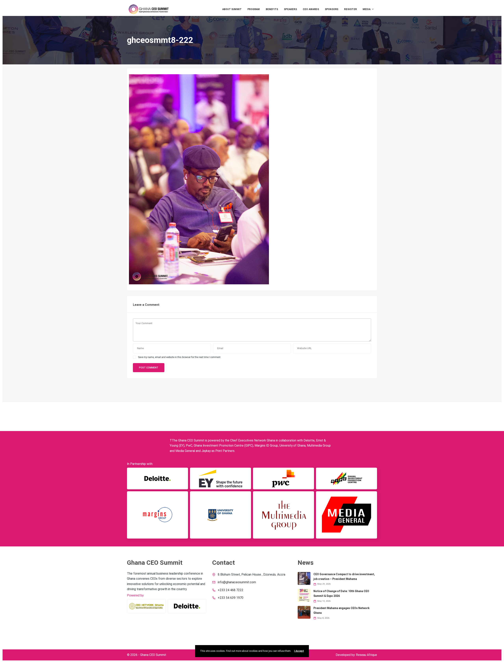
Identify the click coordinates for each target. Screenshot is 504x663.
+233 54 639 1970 (230, 598)
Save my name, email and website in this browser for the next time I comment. (179, 357)
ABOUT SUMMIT (232, 9)
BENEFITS (272, 9)
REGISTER (350, 9)
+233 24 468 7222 (230, 590)
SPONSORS (331, 9)
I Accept (299, 651)
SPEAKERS (290, 9)
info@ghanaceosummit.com (237, 582)
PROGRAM (253, 9)
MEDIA (367, 9)
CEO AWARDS (311, 9)
